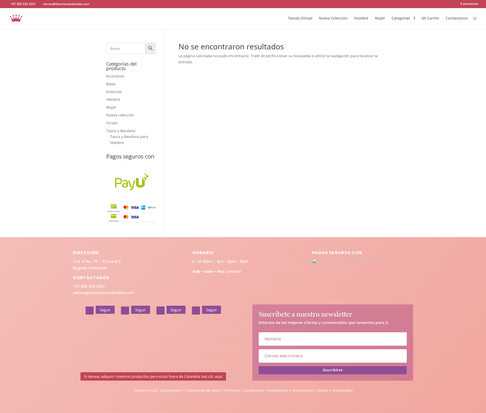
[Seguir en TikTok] (160, 310)
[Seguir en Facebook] (125, 310)
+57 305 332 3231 (89, 286)
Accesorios (115, 76)
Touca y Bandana (120, 130)
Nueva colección (120, 115)
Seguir (105, 309)
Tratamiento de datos (203, 390)
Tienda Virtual (300, 18)
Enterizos (114, 91)
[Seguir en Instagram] (90, 310)
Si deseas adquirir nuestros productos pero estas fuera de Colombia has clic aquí (153, 376)
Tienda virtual (145, 390)
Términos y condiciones (244, 390)
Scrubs (112, 122)
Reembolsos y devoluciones (291, 390)
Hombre (361, 18)
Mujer (380, 18)
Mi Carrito (430, 18)
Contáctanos (457, 18)
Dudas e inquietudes (335, 390)
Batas (111, 83)
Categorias (401, 18)
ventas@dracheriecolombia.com (103, 292)
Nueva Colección (333, 18)
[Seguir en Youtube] (196, 310)
